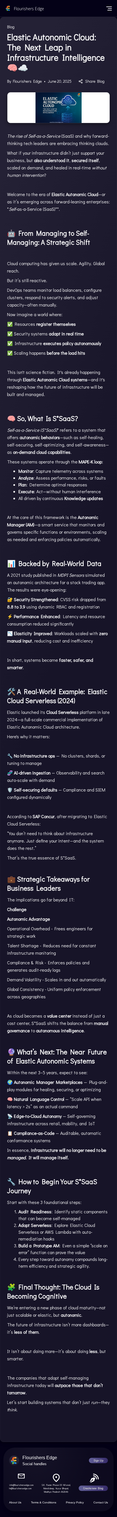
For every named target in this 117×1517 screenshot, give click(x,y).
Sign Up (98, 1460)
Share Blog (95, 81)
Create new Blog (93, 1488)
